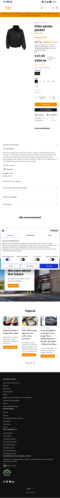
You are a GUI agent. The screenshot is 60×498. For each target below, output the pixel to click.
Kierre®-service (7, 436)
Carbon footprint (7, 433)
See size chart (38, 90)
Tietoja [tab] (49, 235)
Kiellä (11, 266)
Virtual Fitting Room (41, 97)
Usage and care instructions (15, 188)
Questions (7, 204)
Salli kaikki (49, 266)
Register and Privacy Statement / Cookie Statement (17, 397)
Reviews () (37, 40)
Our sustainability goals (9, 451)
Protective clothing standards (11, 400)
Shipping (49, 58)
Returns (5, 395)
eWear (54, 2)
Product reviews (10, 197)
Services (5, 415)
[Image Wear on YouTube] (50, 2)
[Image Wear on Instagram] (45, 2)
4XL (37, 86)
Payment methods (8, 392)
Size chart (6, 386)
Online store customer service (11, 383)
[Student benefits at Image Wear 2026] (11, 321)
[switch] (22, 259)
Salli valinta (30, 266)
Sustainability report (8, 448)
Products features (11, 145)
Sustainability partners (9, 445)
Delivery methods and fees (10, 406)
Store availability (46, 110)
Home (36, 22)
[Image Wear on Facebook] (42, 2)
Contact (5, 427)
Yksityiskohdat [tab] (30, 235)
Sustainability (6, 421)
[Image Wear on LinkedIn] (47, 2)
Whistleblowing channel (9, 454)
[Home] (8, 8)
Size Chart (53, 97)
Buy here (5, 412)
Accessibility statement (9, 439)
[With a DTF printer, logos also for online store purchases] (30, 321)
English (29, 488)
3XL (53, 81)
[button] (53, 8)
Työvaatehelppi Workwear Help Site (13, 418)
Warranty (5, 403)
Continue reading (10, 347)
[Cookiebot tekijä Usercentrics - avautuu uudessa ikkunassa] (51, 231)
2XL (48, 81)
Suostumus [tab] (10, 235)
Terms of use (6, 389)
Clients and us (7, 424)
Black (37, 73)
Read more (13, 285)
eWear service (38, 92)
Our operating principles (10, 442)
